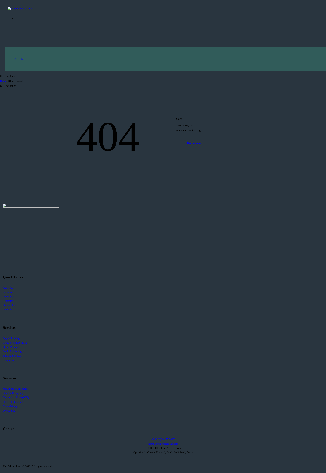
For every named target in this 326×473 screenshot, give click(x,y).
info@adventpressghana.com (163, 443)
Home (3, 81)
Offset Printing (11, 347)
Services (7, 292)
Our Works (9, 305)
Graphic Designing (13, 393)
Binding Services (12, 355)
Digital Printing (11, 338)
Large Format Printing (15, 342)
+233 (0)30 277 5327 (163, 439)
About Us (8, 287)
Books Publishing (12, 351)
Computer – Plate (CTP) (16, 397)
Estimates (8, 301)
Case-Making (10, 406)
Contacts (7, 309)
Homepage (194, 143)
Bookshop (8, 296)
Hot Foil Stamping (13, 402)
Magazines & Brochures (15, 388)
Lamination (9, 360)
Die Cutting (9, 410)
